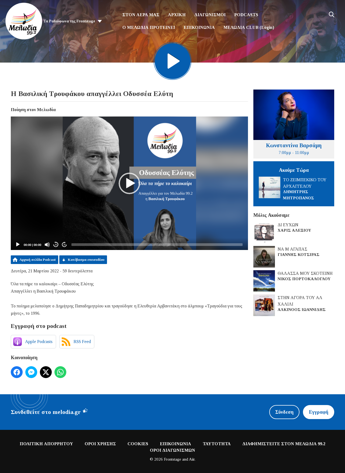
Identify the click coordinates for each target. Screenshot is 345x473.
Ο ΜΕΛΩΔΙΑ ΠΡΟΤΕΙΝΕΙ (148, 27)
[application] (129, 183)
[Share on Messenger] (31, 372)
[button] (129, 183)
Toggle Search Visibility (331, 15)
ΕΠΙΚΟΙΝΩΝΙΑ (199, 27)
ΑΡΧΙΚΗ (177, 14)
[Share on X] (46, 372)
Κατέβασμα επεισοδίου (86, 260)
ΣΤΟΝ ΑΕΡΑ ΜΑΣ (140, 14)
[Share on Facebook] (17, 372)
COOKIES (137, 443)
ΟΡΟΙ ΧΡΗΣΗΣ (100, 443)
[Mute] (47, 244)
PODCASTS (246, 14)
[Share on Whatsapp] (60, 372)
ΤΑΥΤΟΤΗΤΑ (217, 443)
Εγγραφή (318, 412)
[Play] (17, 244)
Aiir (192, 459)
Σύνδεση (284, 412)
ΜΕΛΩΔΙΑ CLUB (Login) (248, 27)
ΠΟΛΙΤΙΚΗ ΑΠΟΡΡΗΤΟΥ (46, 443)
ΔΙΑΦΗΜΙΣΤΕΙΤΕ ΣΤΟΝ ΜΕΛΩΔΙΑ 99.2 (283, 443)
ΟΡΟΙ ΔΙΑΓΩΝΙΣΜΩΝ (172, 450)
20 (56, 245)
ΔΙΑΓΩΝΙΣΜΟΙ (210, 14)
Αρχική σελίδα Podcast (37, 260)
